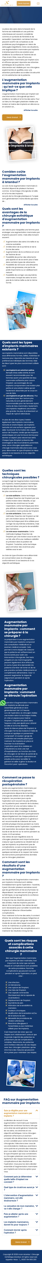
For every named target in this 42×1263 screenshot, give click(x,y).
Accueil (3, 150)
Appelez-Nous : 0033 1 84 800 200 (21, 1259)
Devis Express (23, 3)
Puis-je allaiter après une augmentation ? (16, 1215)
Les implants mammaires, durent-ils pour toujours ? (16, 1223)
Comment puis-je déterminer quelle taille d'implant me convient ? (18, 1179)
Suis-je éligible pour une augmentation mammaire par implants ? (18, 1113)
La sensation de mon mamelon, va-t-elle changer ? (19, 1207)
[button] (21, 1113)
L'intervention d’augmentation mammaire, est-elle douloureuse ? (18, 1198)
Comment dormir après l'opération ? (15, 1231)
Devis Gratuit (12, 117)
